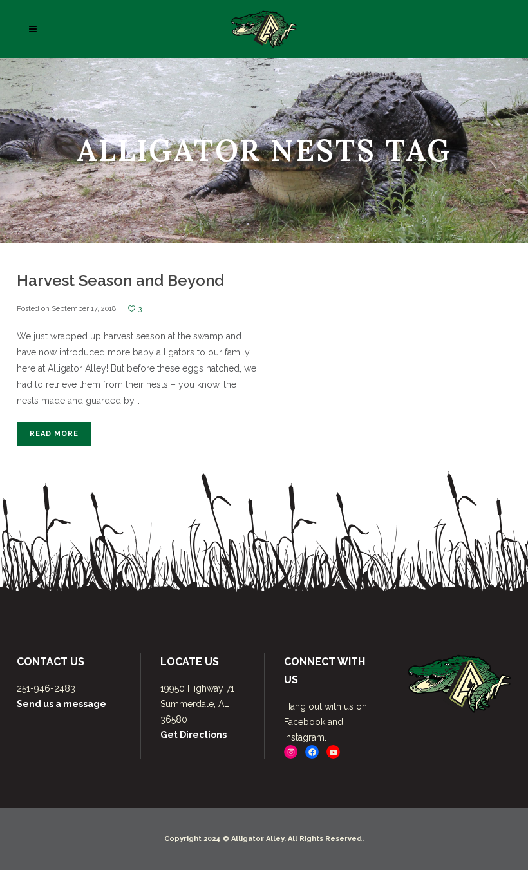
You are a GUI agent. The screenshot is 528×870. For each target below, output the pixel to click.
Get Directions (193, 735)
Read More (54, 434)
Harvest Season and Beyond (120, 280)
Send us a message (61, 704)
